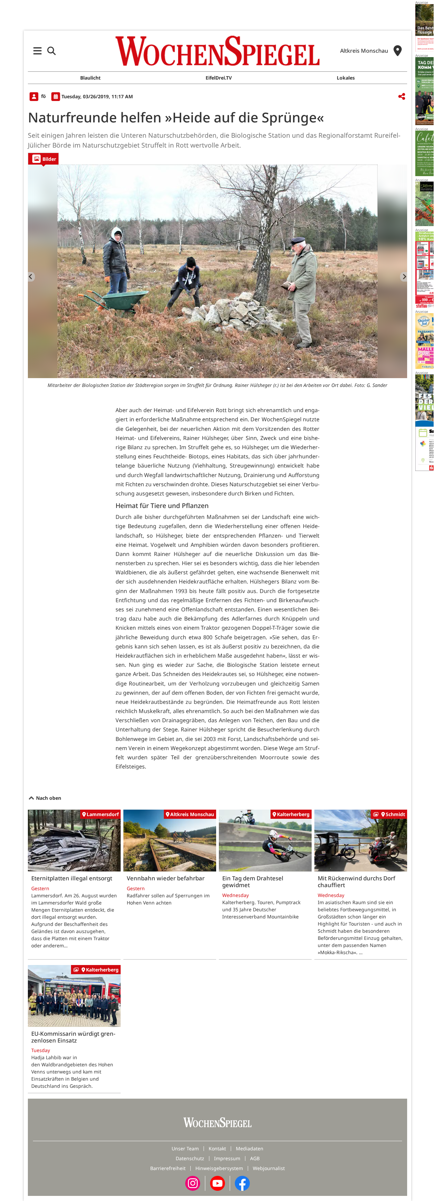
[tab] (43, 159)
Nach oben (48, 798)
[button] (37, 51)
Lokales (346, 77)
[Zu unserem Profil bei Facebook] (242, 1183)
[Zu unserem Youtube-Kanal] (217, 1183)
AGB (255, 1158)
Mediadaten (249, 1148)
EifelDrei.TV (219, 77)
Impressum (227, 1158)
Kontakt (217, 1148)
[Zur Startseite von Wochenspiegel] (217, 51)
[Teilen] (401, 96)
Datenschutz (190, 1158)
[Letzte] (31, 277)
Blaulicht (90, 77)
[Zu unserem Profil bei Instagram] (192, 1183)
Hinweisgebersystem (219, 1168)
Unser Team (185, 1148)
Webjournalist (269, 1168)
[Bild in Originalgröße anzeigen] (217, 271)
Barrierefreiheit (168, 1168)
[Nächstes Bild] (403, 277)
